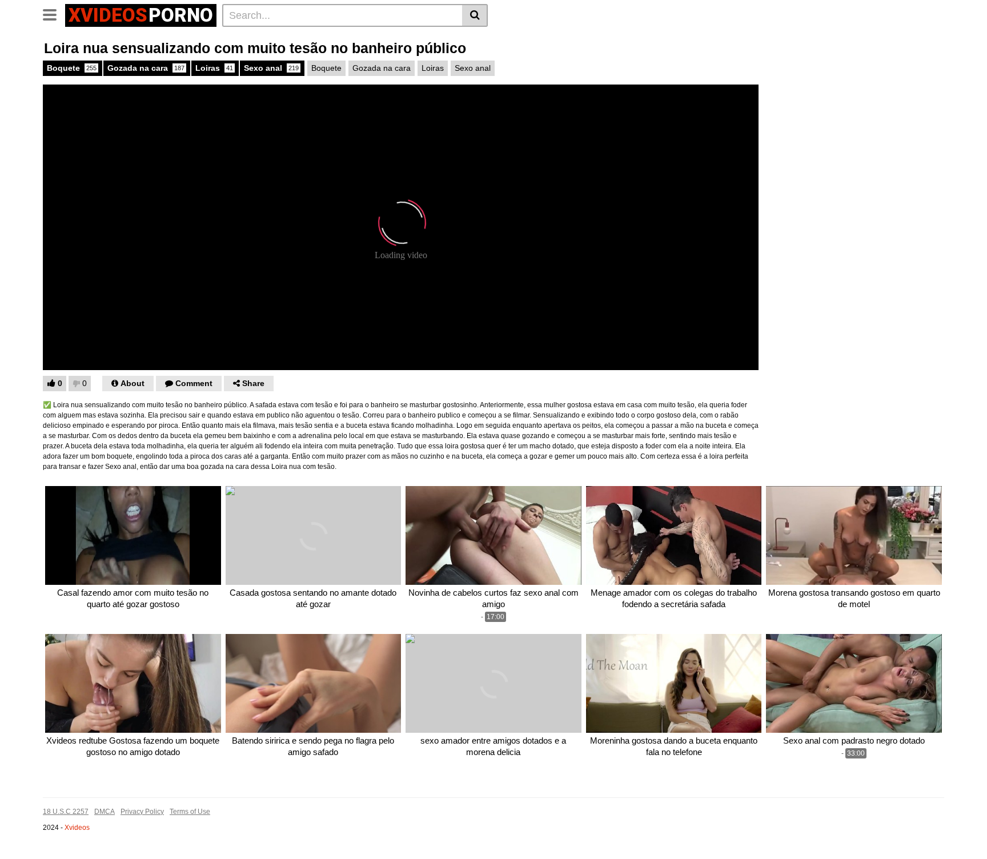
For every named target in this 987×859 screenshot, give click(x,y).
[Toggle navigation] (54, 13)
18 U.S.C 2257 (66, 812)
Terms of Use (190, 812)
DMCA (104, 812)
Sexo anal (271, 68)
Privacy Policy (142, 812)
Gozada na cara (145, 68)
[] (475, 15)
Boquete (72, 68)
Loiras (214, 68)
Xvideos (77, 828)
